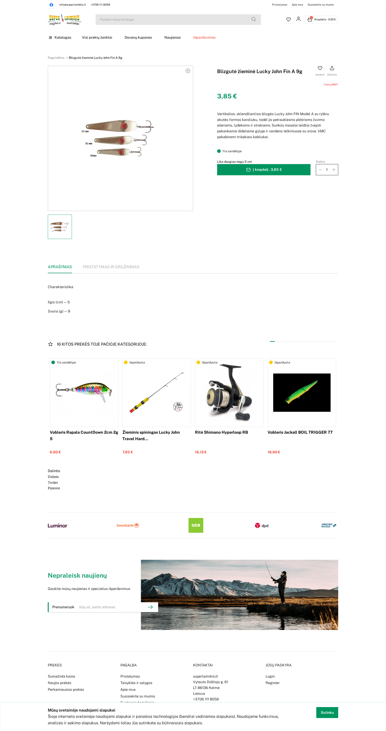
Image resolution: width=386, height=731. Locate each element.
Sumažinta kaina (61, 676)
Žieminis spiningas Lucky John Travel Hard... (151, 435)
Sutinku (327, 712)
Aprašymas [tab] (60, 266)
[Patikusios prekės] (288, 19)
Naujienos (172, 37)
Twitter (53, 482)
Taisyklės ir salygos (136, 683)
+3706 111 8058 (100, 4)
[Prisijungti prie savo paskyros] (298, 19)
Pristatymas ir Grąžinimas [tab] (111, 266)
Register (273, 683)
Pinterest (54, 488)
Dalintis (53, 476)
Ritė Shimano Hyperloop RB (221, 432)
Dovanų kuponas (138, 37)
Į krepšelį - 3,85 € (267, 169)
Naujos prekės (59, 683)
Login (270, 676)
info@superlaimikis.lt (72, 4)
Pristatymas (279, 4)
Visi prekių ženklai (97, 37)
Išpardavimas (204, 37)
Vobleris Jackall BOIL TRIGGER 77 (300, 432)
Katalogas (63, 37)
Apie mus (297, 4)
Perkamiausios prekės (66, 689)
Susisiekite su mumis (321, 4)
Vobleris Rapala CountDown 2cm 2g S (84, 435)
